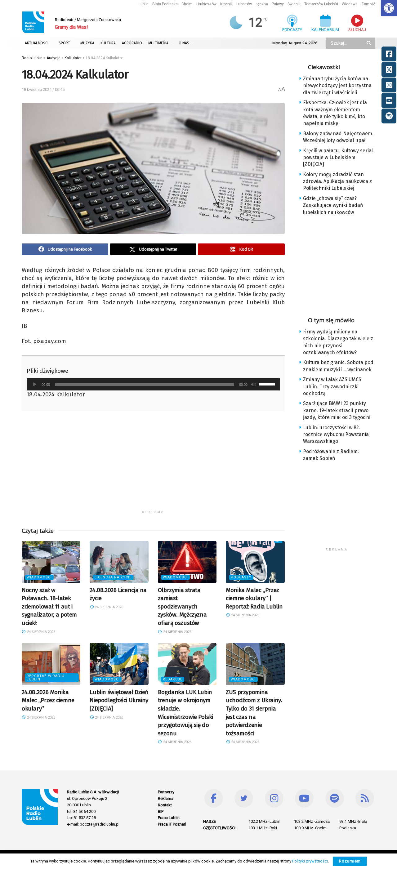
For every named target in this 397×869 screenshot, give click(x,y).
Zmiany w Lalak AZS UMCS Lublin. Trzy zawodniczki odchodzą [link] (332, 386)
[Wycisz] (253, 384)
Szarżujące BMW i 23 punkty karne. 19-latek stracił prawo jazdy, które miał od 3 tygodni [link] (336, 410)
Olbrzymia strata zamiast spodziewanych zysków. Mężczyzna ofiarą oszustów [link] (182, 606)
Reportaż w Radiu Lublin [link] (46, 677)
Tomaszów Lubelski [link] (321, 4)
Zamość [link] (368, 4)
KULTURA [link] (108, 43)
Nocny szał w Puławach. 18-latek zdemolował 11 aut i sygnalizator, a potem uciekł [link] (49, 606)
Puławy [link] (278, 4)
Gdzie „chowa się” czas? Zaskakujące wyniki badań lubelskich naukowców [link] (333, 205)
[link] (389, 8)
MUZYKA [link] (87, 43)
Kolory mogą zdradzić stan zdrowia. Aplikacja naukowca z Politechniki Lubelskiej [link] (337, 181)
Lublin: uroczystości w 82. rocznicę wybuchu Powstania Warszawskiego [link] (336, 434)
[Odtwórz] (35, 384)
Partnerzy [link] (166, 792)
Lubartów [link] (244, 4)
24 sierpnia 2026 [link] (40, 632)
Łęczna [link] (262, 4)
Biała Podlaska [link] (165, 4)
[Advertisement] (153, 463)
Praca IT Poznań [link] (172, 824)
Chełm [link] (187, 4)
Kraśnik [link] (226, 4)
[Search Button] (369, 43)
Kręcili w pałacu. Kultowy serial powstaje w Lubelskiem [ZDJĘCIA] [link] (338, 157)
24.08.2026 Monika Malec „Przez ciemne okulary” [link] (48, 700)
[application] (153, 384)
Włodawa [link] (350, 4)
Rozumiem (350, 861)
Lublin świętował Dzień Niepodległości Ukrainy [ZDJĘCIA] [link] (119, 700)
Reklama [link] (165, 798)
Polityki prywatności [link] (310, 861)
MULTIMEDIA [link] (158, 43)
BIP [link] (160, 811)
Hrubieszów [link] (206, 4)
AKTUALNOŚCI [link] (36, 43)
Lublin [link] (144, 4)
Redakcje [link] (172, 679)
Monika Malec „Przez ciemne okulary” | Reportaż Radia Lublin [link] (254, 598)
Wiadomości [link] (39, 577)
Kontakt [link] (165, 805)
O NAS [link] (184, 43)
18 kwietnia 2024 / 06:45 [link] (43, 89)
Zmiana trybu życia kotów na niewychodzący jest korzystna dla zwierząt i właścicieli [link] (337, 86)
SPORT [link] (64, 43)
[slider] (268, 383)
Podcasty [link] (241, 577)
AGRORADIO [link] (132, 43)
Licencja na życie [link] (113, 577)
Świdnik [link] (294, 4)
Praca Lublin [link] (169, 817)
